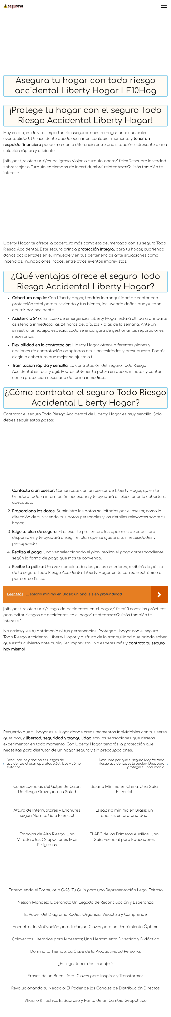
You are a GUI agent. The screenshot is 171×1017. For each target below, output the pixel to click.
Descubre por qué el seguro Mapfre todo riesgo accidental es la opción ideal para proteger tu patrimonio (131, 763)
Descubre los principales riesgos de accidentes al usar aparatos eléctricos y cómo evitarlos (44, 763)
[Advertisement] (85, 44)
